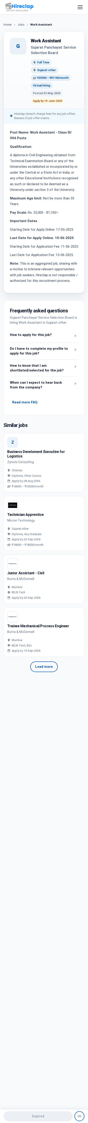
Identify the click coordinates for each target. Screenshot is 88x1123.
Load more (44, 667)
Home (7, 24)
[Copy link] (79, 1116)
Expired (38, 1116)
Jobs (20, 24)
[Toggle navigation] (80, 7)
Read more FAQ (24, 402)
